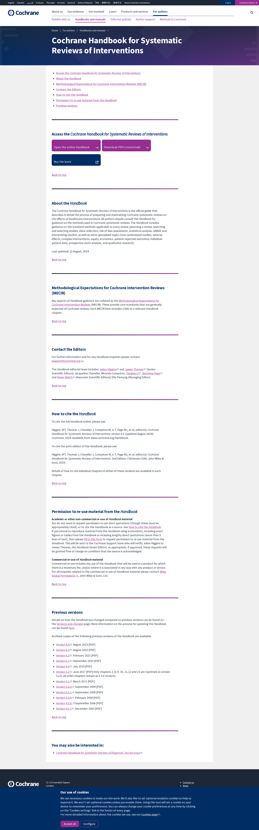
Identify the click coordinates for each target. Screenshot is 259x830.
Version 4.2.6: (64, 703)
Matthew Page (151, 373)
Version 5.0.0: (64, 697)
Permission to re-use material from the (86, 100)
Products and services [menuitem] (134, 11)
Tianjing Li (132, 373)
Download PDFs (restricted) (122, 147)
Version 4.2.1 (63, 708)
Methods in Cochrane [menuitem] (173, 19)
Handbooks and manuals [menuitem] (90, 19)
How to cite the (72, 95)
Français (40, 2)
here (71, 628)
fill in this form (93, 539)
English (11, 2)
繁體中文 (106, 2)
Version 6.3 (62, 650)
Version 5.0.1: (64, 692)
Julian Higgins (108, 369)
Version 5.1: (63, 681)
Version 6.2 (62, 655)
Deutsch (71, 2)
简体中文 (117, 2)
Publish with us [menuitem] (61, 19)
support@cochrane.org (66, 361)
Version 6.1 (62, 661)
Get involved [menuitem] (96, 11)
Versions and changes (70, 624)
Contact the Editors (68, 89)
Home (55, 30)
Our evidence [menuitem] (75, 11)
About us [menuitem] (57, 11)
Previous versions (66, 105)
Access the (98, 73)
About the (68, 78)
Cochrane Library (247, 2)
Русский (50, 2)
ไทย (97, 2)
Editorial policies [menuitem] (121, 19)
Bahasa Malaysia (85, 2)
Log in (228, 2)
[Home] (25, 13)
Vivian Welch (64, 377)
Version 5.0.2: (64, 687)
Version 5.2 (62, 672)
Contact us (188, 782)
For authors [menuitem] (160, 11)
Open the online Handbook (72, 147)
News (185, 785)
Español (20, 2)
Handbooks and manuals (93, 30)
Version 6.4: (63, 644)
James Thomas (134, 369)
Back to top (59, 175)
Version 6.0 (62, 666)
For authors (69, 30)
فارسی (30, 2)
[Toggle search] (251, 12)
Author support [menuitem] (145, 19)
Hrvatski (61, 2)
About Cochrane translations (137, 2)
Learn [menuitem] (112, 11)
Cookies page (149, 814)
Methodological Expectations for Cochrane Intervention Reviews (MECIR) (101, 84)
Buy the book (62, 161)
